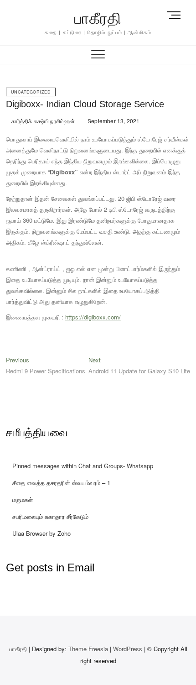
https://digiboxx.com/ (93, 317)
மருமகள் (22, 499)
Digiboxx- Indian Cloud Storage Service (85, 104)
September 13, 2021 (113, 121)
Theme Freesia (88, 648)
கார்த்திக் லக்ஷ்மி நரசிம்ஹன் (42, 121)
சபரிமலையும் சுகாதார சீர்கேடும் (50, 516)
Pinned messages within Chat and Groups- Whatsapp (82, 465)
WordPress (127, 648)
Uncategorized (31, 92)
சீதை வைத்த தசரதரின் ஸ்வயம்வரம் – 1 (61, 482)
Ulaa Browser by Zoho (41, 533)
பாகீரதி (98, 18)
